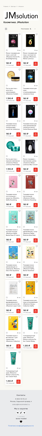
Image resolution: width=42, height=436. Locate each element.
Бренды (13, 6)
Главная (5, 6)
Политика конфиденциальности (21, 426)
